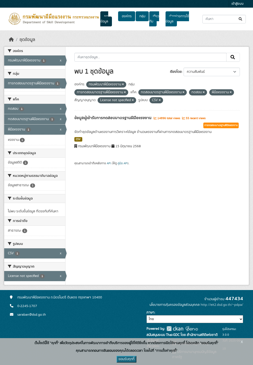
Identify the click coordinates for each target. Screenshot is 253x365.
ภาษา (150, 312)
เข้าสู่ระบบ (238, 3)
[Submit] (240, 19)
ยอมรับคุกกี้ (126, 359)
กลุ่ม (142, 16)
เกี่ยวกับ (154, 19)
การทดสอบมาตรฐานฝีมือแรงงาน (221, 125)
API (109, 163)
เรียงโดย (176, 71)
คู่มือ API (123, 163)
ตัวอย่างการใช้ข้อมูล (177, 19)
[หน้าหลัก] (11, 39)
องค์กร (127, 16)
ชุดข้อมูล (104, 19)
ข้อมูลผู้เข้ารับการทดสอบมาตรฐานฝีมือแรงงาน (113, 118)
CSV (78, 139)
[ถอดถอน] (123, 85)
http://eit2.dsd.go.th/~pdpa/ (222, 304)
